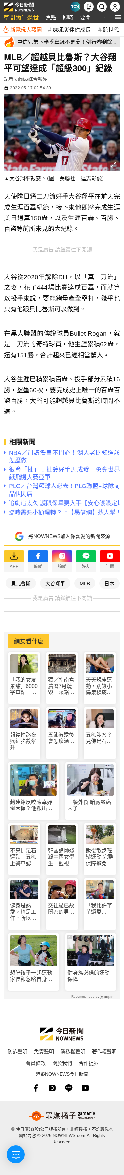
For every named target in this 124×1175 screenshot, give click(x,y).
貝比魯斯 (21, 583)
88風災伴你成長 (72, 29)
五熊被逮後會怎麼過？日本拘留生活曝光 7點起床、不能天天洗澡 (61, 738)
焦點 (51, 17)
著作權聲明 (104, 1051)
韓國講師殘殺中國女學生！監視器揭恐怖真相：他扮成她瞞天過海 (61, 857)
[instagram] (52, 1088)
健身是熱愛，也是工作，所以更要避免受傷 (23, 912)
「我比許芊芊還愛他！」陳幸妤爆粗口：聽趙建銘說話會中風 (99, 909)
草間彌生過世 (21, 17)
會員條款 (36, 1062)
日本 (109, 583)
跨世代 (111, 29)
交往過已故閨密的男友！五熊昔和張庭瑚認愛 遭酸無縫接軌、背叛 (61, 909)
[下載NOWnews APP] (89, 7)
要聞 (85, 17)
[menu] (118, 17)
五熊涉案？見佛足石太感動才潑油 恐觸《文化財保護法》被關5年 (100, 738)
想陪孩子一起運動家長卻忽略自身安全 (31, 976)
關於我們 (62, 1062)
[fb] (35, 1088)
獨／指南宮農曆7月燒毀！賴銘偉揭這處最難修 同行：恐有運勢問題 (62, 686)
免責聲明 (44, 1051)
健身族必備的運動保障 (88, 976)
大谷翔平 (55, 583)
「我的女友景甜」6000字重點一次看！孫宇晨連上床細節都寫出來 (24, 686)
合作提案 (89, 1062)
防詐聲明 (17, 1051)
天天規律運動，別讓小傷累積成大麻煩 (99, 686)
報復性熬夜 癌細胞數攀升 (23, 741)
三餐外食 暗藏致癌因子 (89, 805)
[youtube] (85, 1088)
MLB (85, 583)
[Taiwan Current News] (75, 7)
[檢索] (102, 7)
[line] (68, 1088)
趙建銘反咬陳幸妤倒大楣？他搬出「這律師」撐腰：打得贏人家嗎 (31, 805)
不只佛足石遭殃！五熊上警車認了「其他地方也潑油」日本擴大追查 (23, 857)
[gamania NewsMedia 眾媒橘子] (62, 1116)
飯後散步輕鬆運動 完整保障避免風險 (99, 857)
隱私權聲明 (73, 1051)
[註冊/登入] (115, 7)
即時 (68, 17)
